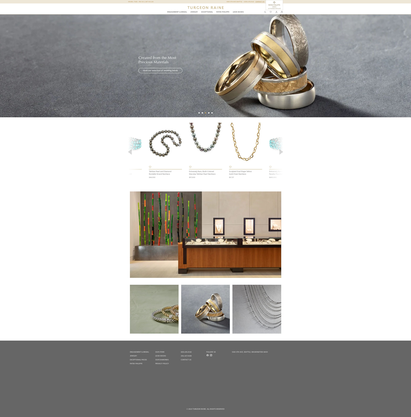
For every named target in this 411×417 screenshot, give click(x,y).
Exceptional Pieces (138, 360)
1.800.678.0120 (249, 1)
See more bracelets (152, 73)
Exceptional (207, 12)
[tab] (199, 113)
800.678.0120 (186, 352)
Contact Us (259, 1)
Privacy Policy (162, 363)
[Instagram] (211, 355)
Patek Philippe (222, 12)
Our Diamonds (162, 360)
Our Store (159, 352)
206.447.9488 (186, 356)
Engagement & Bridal (177, 12)
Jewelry (194, 12)
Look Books (238, 12)
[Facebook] (207, 355)
